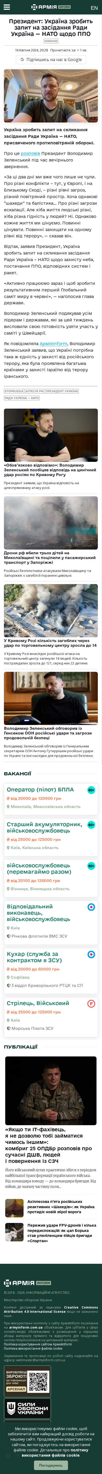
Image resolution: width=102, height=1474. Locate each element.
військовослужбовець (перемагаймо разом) (39, 868)
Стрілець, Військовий (38, 1003)
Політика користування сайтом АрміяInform (38, 1344)
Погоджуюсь (51, 1465)
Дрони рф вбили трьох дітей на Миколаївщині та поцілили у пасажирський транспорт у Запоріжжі (50, 558)
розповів (30, 153)
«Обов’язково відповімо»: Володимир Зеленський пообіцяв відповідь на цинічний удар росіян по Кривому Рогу (50, 470)
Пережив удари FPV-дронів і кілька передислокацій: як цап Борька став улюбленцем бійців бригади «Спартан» (61, 1233)
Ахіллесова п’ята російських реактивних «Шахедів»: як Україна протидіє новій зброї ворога (60, 1206)
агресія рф (34, 391)
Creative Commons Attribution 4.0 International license (51, 1309)
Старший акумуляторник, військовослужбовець (44, 827)
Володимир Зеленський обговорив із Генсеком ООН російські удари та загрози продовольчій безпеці (48, 733)
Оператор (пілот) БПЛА (40, 789)
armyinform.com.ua (26, 1327)
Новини (51, 41)
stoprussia (14, 391)
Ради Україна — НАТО (22, 398)
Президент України (62, 391)
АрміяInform (53, 343)
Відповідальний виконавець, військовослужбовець (38, 912)
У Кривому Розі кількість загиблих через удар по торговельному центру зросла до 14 (50, 643)
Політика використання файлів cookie (33, 1348)
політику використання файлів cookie (55, 1452)
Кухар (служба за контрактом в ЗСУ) (34, 957)
